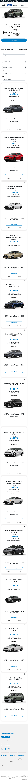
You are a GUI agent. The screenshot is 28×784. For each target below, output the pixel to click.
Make (3, 59)
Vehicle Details (14, 40)
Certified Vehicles (5, 762)
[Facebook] (2, 749)
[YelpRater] (5, 749)
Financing (21, 755)
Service (12, 755)
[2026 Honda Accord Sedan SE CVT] (14, 304)
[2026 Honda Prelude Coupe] (14, 648)
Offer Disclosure (14, 100)
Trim (3, 70)
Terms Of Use (10, 777)
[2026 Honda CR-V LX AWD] (14, 353)
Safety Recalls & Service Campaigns (24, 777)
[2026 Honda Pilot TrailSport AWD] (14, 697)
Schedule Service (13, 758)
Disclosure (19, 43)
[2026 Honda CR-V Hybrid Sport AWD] (14, 402)
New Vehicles (4, 758)
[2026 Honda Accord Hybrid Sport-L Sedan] (14, 501)
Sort (3, 76)
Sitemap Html (17, 777)
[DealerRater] (8, 749)
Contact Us (7, 737)
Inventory (4, 755)
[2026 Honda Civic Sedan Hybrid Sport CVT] (14, 108)
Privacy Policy (7, 777)
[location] (27, 1)
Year (3, 53)
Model (3, 65)
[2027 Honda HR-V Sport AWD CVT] (14, 157)
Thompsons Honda (3, 777)
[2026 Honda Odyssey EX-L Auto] (14, 452)
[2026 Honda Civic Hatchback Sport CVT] (14, 206)
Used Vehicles (4, 760)
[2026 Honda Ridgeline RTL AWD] (14, 599)
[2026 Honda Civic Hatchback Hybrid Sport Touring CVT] (14, 255)
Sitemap (13, 777)
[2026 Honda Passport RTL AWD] (14, 550)
